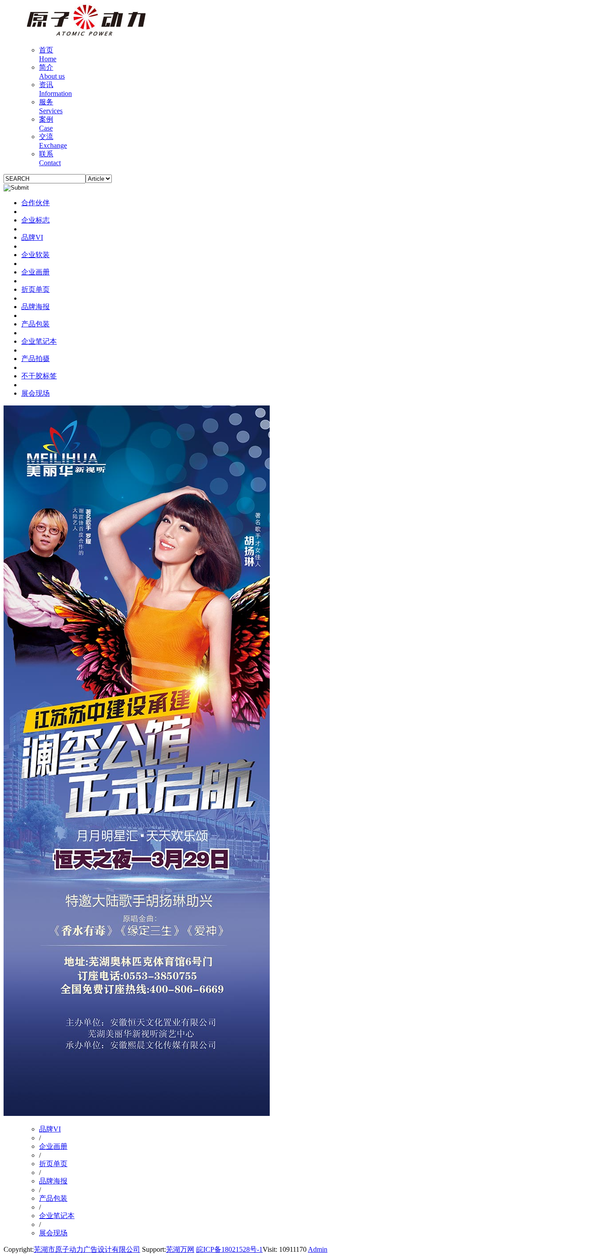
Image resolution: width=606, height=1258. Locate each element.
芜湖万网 (180, 1249)
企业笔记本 (39, 341)
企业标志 (35, 220)
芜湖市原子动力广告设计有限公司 (87, 1249)
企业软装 (35, 254)
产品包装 (35, 324)
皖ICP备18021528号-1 (229, 1249)
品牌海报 (35, 306)
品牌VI (32, 237)
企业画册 (35, 272)
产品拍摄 (35, 358)
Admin (317, 1249)
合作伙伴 (35, 202)
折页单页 (35, 289)
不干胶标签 (39, 376)
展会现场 (35, 393)
